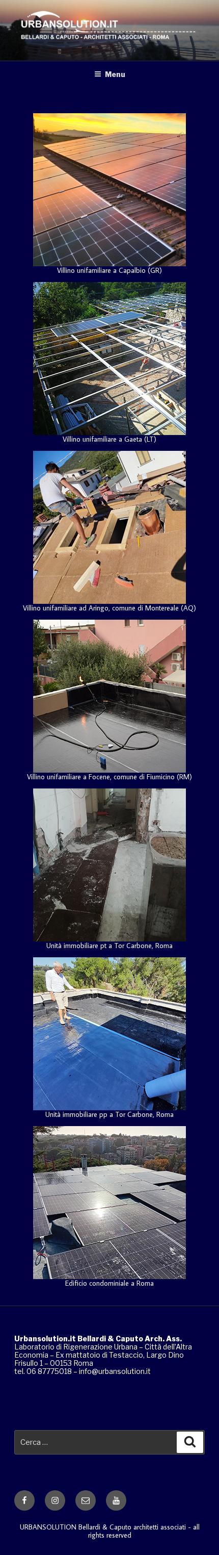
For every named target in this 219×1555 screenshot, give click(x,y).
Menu (115, 74)
